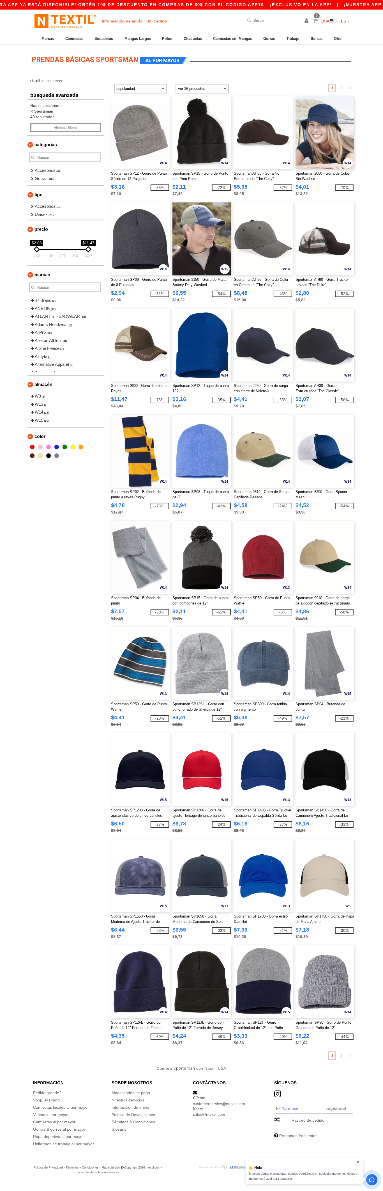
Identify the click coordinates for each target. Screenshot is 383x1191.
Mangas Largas (137, 38)
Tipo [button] (38, 194)
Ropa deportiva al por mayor (58, 1136)
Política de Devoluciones (133, 1114)
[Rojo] (32, 447)
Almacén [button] (43, 384)
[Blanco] (89, 447)
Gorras (269, 38)
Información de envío (122, 21)
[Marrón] (32, 455)
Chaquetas (193, 38)
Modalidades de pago (131, 1092)
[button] (307, 21)
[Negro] (48, 455)
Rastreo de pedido (308, 1120)
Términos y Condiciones (82, 1167)
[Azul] (56, 447)
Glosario (119, 1129)
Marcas (47, 38)
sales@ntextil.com (209, 1114)
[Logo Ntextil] (65, 21)
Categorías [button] (45, 144)
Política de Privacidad (48, 1167)
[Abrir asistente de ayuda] (371, 1179)
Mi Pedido (157, 21)
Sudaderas (103, 38)
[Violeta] (48, 447)
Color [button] (39, 436)
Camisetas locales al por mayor (61, 1107)
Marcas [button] (42, 274)
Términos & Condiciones (133, 1122)
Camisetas (74, 38)
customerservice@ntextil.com (219, 1103)
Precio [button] (41, 229)
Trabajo (293, 38)
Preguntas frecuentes (298, 1135)
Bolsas (316, 38)
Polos (167, 38)
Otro (338, 38)
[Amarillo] (72, 447)
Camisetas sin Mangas (232, 38)
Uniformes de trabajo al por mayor (63, 1144)
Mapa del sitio (110, 1167)
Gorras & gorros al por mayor (59, 1129)
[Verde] (64, 447)
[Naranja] (81, 447)
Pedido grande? (47, 1092)
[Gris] (56, 455)
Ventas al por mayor (51, 1114)
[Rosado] (40, 447)
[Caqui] (40, 455)
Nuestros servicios (128, 1100)
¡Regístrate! (335, 1108)
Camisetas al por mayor (54, 1122)
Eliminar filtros (65, 127)
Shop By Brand (46, 1100)
